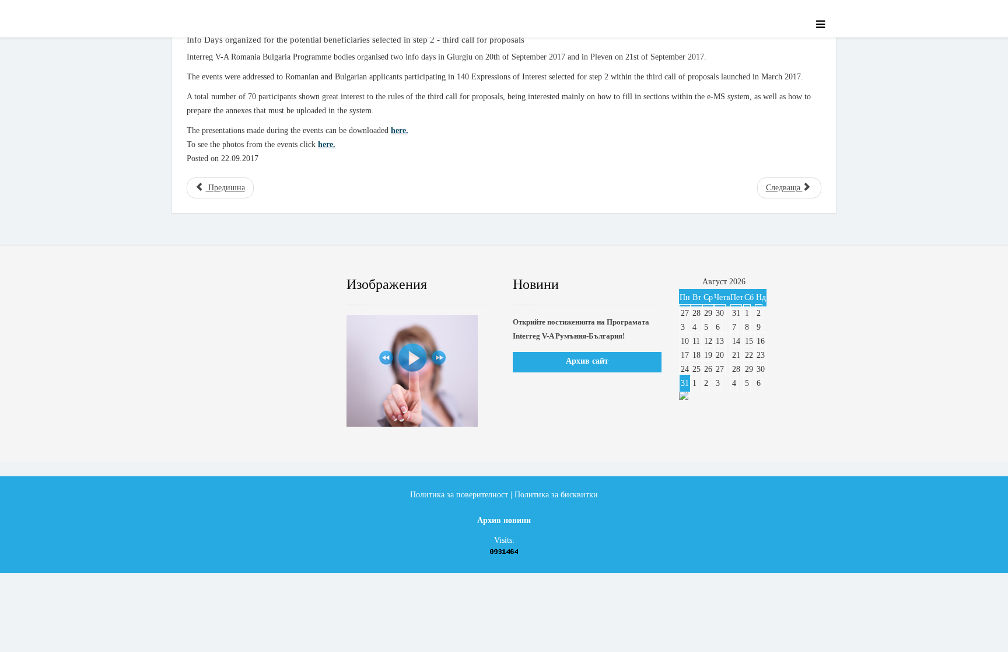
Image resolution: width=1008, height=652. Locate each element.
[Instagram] (303, 285)
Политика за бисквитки (556, 494)
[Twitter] (233, 285)
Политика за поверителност (459, 494)
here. (399, 130)
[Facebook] (197, 285)
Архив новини (504, 520)
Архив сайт (587, 361)
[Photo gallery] (420, 371)
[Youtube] (268, 285)
